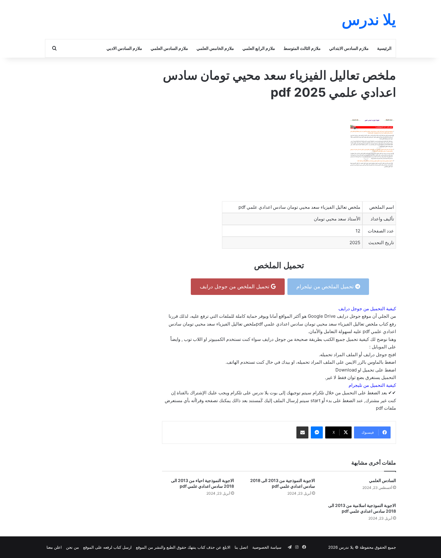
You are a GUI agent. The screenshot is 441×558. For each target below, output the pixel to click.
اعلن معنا (54, 547)
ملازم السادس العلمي (169, 48)
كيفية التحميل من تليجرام (372, 385)
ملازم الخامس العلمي (215, 48)
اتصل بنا (241, 547)
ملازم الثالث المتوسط (302, 48)
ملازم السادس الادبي (124, 48)
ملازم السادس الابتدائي (349, 48)
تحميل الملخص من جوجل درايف (235, 287)
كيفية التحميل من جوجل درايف (367, 308)
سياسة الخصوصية (266, 547)
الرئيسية (384, 48)
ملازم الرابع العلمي (258, 48)
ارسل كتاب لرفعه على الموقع (107, 547)
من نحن (72, 547)
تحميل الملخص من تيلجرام (325, 287)
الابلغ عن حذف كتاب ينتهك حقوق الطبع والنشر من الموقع (183, 547)
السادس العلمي (382, 480)
